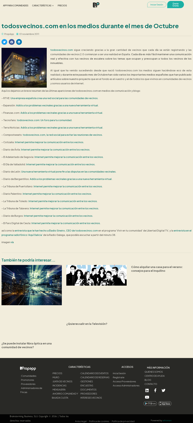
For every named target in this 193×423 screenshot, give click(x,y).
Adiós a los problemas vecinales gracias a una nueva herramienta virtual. (57, 105)
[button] (4, 42)
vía (12, 242)
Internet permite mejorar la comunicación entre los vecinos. (49, 142)
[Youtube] (147, 397)
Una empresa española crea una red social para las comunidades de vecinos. (54, 98)
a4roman (167, 420)
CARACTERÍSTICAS (41, 5)
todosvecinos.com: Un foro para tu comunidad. (44, 120)
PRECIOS (62, 5)
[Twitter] (163, 390)
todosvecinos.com (61, 49)
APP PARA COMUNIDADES (15, 5)
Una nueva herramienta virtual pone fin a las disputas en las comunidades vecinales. (68, 171)
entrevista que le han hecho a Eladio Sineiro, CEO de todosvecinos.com (56, 230)
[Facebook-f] (155, 390)
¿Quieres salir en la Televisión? (86, 323)
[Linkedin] (147, 390)
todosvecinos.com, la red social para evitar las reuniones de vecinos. (63, 134)
